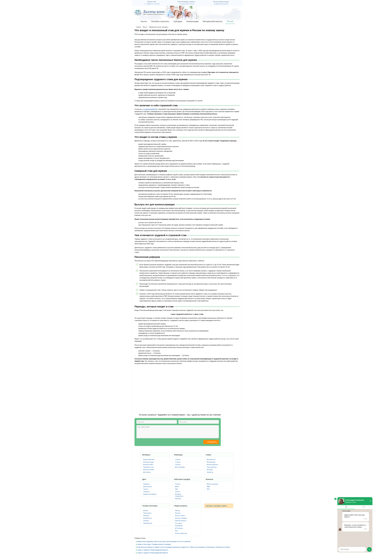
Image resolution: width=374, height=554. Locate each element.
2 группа (177, 462)
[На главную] (149, 12)
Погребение (179, 525)
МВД (208, 486)
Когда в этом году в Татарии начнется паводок (154, 544)
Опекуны (146, 520)
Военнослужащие (212, 484)
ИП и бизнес (179, 528)
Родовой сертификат (150, 494)
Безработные (147, 518)
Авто (176, 531)
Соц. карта (178, 523)
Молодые (210, 469)
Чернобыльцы (147, 523)
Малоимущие (211, 462)
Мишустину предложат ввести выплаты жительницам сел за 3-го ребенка (164, 541)
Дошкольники (147, 486)
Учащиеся (146, 491)
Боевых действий (148, 459)
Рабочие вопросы (180, 520)
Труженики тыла (148, 467)
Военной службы (148, 469)
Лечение (177, 513)
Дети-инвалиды (180, 467)
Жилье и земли (180, 515)
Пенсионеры (147, 513)
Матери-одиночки (212, 464)
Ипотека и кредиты (181, 518)
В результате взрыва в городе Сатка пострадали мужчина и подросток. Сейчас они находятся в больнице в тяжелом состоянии (183, 547)
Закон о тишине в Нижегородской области (152, 550)
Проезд (177, 510)
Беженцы (146, 515)
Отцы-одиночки (212, 467)
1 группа (177, 459)
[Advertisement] (170, 387)
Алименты (210, 472)
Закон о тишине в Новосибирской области (152, 553)
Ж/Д (176, 489)
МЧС (208, 489)
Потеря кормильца (181, 533)
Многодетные (211, 459)
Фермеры (178, 498)
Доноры (145, 510)
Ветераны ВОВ (148, 464)
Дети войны (147, 472)
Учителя (177, 484)
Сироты (145, 489)
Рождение (146, 484)
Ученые (177, 491)
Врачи (177, 486)
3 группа (177, 464)
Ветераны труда (148, 462)
